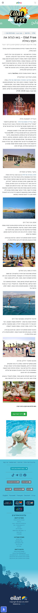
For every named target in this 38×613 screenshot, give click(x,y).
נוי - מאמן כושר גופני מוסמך (19, 530)
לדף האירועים (18, 414)
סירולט (19, 527)
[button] (3, 609)
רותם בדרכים (19, 528)
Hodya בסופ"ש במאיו (19, 551)
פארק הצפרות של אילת (29, 175)
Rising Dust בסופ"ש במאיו (19, 553)
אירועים (27, 33)
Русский (12, 495)
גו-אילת (19, 521)
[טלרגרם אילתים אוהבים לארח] (16, 476)
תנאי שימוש (13, 462)
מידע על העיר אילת (29, 462)
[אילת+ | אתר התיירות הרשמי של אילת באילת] (19, 3)
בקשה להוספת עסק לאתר (18, 468)
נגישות (8, 489)
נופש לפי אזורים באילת (19, 520)
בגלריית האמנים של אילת (25, 122)
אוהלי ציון (19, 546)
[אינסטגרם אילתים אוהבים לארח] (20, 476)
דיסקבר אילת (25, 482)
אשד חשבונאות (19, 541)
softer (23, 604)
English (5, 495)
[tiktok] (13, 476)
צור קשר (5, 462)
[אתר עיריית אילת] (18, 503)
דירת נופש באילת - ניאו (19, 525)
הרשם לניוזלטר (18, 489)
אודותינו (20, 462)
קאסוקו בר (19, 534)
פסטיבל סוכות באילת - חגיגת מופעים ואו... (19, 555)
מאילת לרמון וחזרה (12, 482)
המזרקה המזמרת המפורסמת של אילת (19, 80)
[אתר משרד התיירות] (8, 503)
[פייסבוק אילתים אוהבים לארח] (24, 476)
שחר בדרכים (19, 544)
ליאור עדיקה (19, 539)
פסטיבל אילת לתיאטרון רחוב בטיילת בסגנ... (19, 556)
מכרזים (29, 489)
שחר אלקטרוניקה (19, 542)
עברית (33, 495)
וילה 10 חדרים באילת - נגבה (19, 523)
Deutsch (27, 495)
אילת (33, 33)
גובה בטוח (19, 532)
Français (20, 495)
